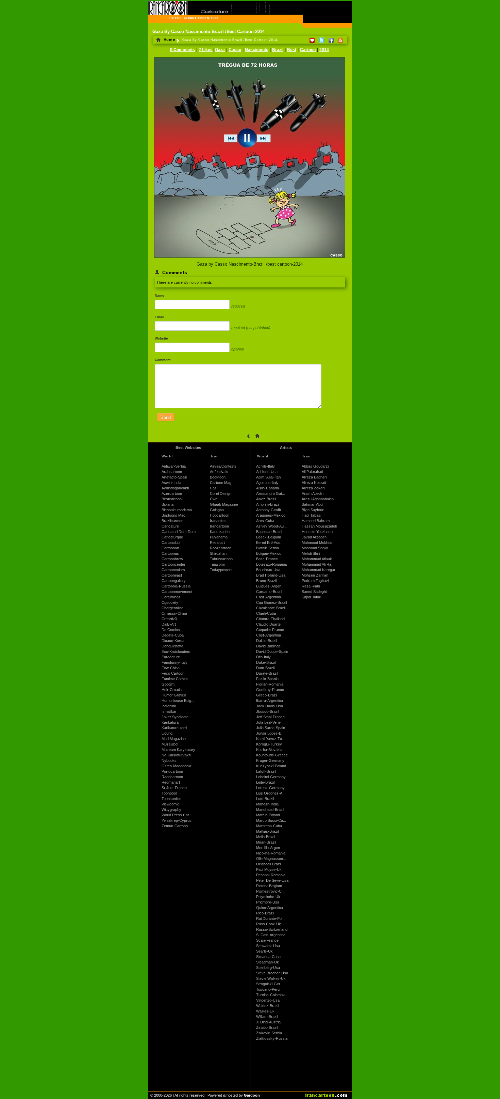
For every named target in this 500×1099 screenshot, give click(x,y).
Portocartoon (172, 771)
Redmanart (171, 782)
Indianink (169, 706)
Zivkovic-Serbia (269, 1033)
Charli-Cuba (266, 613)
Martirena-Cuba (269, 826)
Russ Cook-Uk (268, 924)
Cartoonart (170, 548)
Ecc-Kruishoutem (176, 651)
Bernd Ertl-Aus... (269, 542)
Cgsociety (170, 602)
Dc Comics (171, 630)
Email (159, 317)
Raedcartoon (172, 777)
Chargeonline (172, 608)
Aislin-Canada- (268, 488)
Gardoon (252, 1095)
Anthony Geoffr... (270, 510)
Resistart (217, 542)
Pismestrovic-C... (270, 891)
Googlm (168, 684)
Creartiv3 (169, 619)
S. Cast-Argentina (270, 935)
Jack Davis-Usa (269, 706)
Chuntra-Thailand (270, 619)
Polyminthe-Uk (268, 897)
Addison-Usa (267, 472)
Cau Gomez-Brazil (271, 602)
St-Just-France (174, 788)
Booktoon (218, 477)
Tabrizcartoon (221, 559)
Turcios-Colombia (270, 995)
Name (159, 295)
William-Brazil (267, 1017)
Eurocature (171, 657)
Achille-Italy (265, 466)
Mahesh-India (267, 804)
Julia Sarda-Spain (270, 728)
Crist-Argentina (268, 635)
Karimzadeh (220, 532)
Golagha (217, 510)
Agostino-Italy (267, 483)
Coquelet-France (270, 630)
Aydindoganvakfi (175, 488)
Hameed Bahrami (316, 521)
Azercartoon (172, 493)
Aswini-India (171, 483)
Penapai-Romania (270, 875)
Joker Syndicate (175, 717)
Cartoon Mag (220, 483)
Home (168, 39)
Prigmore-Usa (267, 902)
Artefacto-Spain (174, 477)
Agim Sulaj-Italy (268, 477)
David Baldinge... (270, 646)
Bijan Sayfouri (313, 510)
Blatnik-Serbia (267, 548)
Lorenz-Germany (270, 788)
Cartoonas (170, 553)
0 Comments (182, 49)
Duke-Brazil (266, 662)
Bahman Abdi (312, 504)
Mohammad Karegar (318, 570)
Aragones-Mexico (270, 515)
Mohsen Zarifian (315, 575)
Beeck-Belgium (268, 537)
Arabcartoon (172, 472)
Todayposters (221, 570)
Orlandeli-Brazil (268, 864)
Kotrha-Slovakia (269, 750)
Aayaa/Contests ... (225, 466)
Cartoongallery (174, 581)
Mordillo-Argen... (269, 848)
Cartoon (308, 49)
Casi (213, 488)
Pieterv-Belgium (269, 886)
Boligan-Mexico (268, 553)
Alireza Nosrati (314, 483)
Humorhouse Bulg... (178, 700)
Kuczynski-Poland (271, 766)
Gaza (220, 49)
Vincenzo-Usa (268, 1000)
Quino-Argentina (269, 908)
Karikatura (170, 722)
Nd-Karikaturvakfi (176, 755)
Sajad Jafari (311, 597)
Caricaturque (172, 537)
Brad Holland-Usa (270, 575)
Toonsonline (171, 799)
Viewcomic (170, 804)
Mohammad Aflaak (317, 559)
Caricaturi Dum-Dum (179, 532)
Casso (235, 49)
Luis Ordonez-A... (270, 793)
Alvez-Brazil (266, 499)
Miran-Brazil (266, 842)
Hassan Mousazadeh (319, 526)
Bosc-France (267, 559)
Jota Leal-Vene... (270, 722)
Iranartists (218, 521)
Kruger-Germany (270, 760)
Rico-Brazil (265, 913)
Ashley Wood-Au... (271, 526)
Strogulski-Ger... (269, 984)
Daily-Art (169, 624)
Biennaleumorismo (177, 510)
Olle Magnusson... (271, 859)
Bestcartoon (172, 499)
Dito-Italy (263, 657)
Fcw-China (171, 668)
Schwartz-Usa (268, 946)
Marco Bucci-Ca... (271, 820)
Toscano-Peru (268, 989)
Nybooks (169, 760)
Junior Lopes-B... (270, 733)
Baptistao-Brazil (269, 532)
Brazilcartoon (172, 521)
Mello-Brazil (265, 837)
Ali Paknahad (312, 472)
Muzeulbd (170, 744)
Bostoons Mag (173, 515)
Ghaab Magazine (224, 504)
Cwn (213, 499)
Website (161, 338)
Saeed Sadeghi (314, 592)
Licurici (167, 733)
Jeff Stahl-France (270, 717)
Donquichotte (172, 646)
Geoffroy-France (270, 690)
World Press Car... (177, 815)
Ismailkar (169, 711)
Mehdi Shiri (311, 553)
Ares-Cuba (265, 521)
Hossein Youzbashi (317, 532)
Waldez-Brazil (267, 1006)
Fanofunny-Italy (174, 662)
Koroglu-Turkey (269, 744)
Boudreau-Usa (268, 570)
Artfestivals (219, 472)
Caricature (170, 526)
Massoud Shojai (315, 548)
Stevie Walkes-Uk (271, 978)
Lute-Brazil (265, 799)
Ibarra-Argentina (269, 700)
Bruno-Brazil (266, 581)
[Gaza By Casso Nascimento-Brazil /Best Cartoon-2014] (249, 258)
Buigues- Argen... (270, 586)
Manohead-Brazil (270, 809)
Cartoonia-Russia (176, 586)
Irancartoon (219, 526)
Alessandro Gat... (270, 493)
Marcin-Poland (268, 815)
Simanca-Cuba (268, 957)
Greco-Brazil (266, 695)
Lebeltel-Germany (271, 777)
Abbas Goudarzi (315, 466)
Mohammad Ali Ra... (318, 564)
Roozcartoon (220, 548)
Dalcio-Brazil (266, 641)
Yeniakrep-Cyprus (176, 820)
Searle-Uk (264, 951)
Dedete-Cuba (173, 635)
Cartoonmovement (177, 592)
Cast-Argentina (268, 597)
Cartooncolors (173, 570)
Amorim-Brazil (267, 504)
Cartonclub (171, 542)
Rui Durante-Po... (270, 918)
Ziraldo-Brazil (267, 1027)
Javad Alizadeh (314, 537)
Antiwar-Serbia (174, 466)
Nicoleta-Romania (270, 853)
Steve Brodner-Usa (272, 973)
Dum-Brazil (265, 668)
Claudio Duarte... (270, 624)
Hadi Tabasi (311, 515)
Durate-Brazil (267, 673)
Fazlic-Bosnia (267, 679)
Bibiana (167, 504)
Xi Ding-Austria (268, 1022)
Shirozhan (218, 553)
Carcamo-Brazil (269, 592)
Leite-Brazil (265, 782)
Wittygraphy (171, 809)
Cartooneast (172, 575)
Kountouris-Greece (272, 755)
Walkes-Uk (265, 1011)
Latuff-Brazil (266, 771)
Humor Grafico (174, 695)
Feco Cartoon (173, 673)
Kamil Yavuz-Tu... (270, 739)
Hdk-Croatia (172, 690)
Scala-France (267, 940)
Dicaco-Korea (173, 641)
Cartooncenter (173, 564)
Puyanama (219, 537)
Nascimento (256, 49)
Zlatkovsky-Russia (271, 1038)
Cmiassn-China (174, 613)
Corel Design (220, 493)
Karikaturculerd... (176, 728)
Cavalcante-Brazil (270, 608)
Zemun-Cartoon (175, 826)
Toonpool (169, 793)
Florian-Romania (269, 684)
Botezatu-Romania (271, 564)
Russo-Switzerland (271, 929)
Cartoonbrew (172, 559)
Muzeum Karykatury (178, 750)
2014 (324, 49)
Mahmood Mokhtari (317, 542)
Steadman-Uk (267, 962)
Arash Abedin (312, 493)
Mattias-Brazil (267, 831)
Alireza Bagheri (314, 477)
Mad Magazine (174, 739)
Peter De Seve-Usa (272, 880)
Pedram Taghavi (315, 581)
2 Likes (206, 49)
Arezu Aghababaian (318, 499)
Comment (162, 360)
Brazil (277, 49)
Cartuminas (171, 597)
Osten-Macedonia (176, 766)
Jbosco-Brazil (267, 711)
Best (291, 49)
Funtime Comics (175, 679)
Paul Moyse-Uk (269, 869)
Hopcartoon (219, 515)
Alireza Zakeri (313, 488)
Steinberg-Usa (268, 967)
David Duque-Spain (272, 651)
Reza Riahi (311, 586)
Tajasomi (217, 564)
